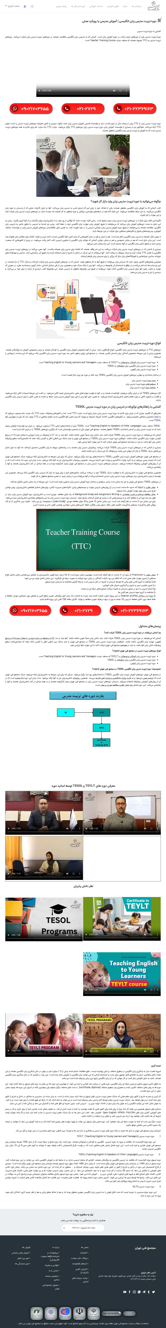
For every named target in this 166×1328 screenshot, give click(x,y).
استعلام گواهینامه (79, 1264)
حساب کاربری (13, 6)
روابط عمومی (61, 6)
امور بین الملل (23, 1258)
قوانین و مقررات (51, 1265)
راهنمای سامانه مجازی (52, 1278)
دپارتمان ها (136, 6)
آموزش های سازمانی (20, 1253)
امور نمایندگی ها (78, 6)
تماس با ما (53, 1271)
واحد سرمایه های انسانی (80, 1279)
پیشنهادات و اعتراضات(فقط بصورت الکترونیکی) (50, 1256)
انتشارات (83, 1253)
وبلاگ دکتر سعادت (79, 1258)
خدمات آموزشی (96, 6)
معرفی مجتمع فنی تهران (51, 1287)
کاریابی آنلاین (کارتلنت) (81, 1271)
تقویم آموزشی (113, 6)
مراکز (125, 6)
